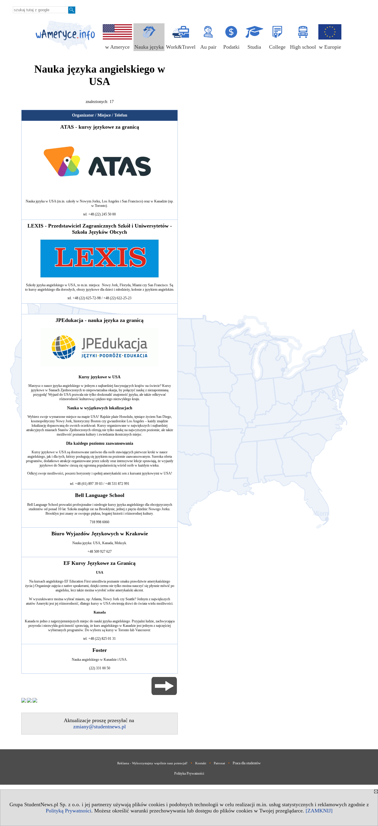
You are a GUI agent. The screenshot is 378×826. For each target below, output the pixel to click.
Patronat (219, 763)
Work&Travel (180, 47)
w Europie (330, 47)
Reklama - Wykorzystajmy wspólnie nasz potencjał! (152, 763)
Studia (254, 47)
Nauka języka (149, 47)
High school (303, 47)
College (277, 47)
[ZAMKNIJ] (319, 811)
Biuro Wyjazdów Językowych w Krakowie (99, 534)
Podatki (231, 47)
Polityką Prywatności (68, 811)
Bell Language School (99, 495)
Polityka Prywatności (189, 773)
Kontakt (200, 763)
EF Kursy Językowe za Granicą (99, 563)
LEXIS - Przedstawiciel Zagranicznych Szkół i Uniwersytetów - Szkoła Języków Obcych (99, 229)
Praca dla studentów (247, 763)
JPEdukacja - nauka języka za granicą (100, 320)
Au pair (208, 47)
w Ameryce (117, 47)
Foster (99, 650)
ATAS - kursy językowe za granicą (99, 127)
